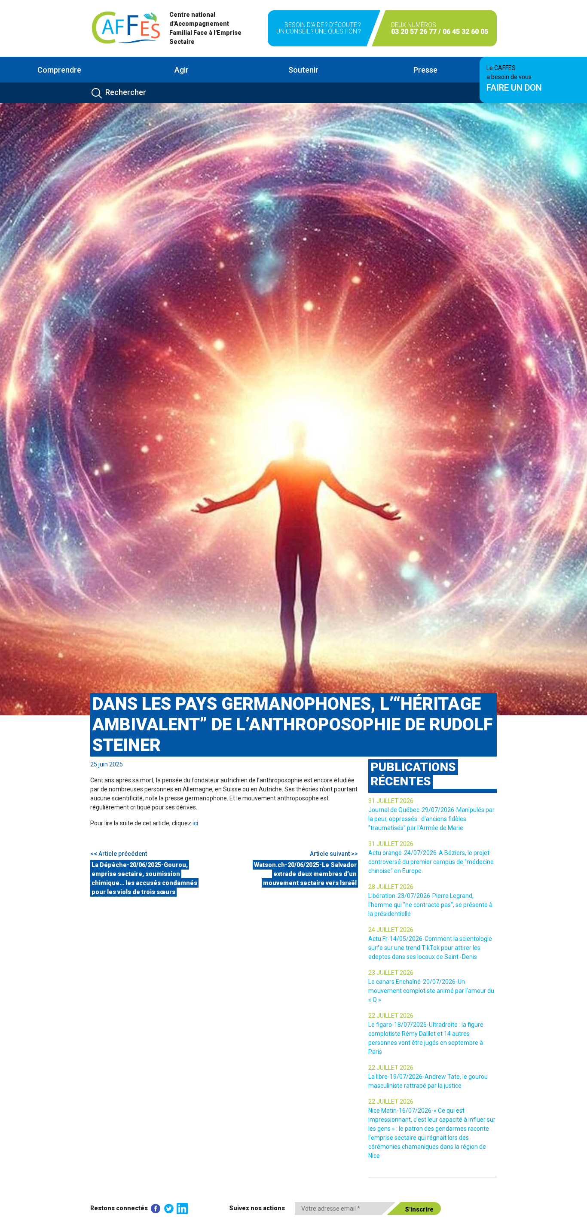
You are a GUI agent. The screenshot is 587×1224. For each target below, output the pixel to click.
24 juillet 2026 (390, 929)
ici (195, 823)
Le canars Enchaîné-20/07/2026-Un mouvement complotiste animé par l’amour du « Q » (431, 990)
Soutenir (303, 69)
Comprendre (59, 69)
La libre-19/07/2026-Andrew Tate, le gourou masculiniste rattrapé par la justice (428, 1081)
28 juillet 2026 (390, 886)
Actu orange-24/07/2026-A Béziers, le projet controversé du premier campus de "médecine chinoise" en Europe (431, 861)
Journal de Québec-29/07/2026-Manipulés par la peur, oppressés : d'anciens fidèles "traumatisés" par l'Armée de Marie (431, 818)
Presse (425, 69)
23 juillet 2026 (390, 972)
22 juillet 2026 (390, 1015)
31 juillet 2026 (390, 800)
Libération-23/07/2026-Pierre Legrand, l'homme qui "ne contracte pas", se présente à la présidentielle (430, 904)
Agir (181, 69)
